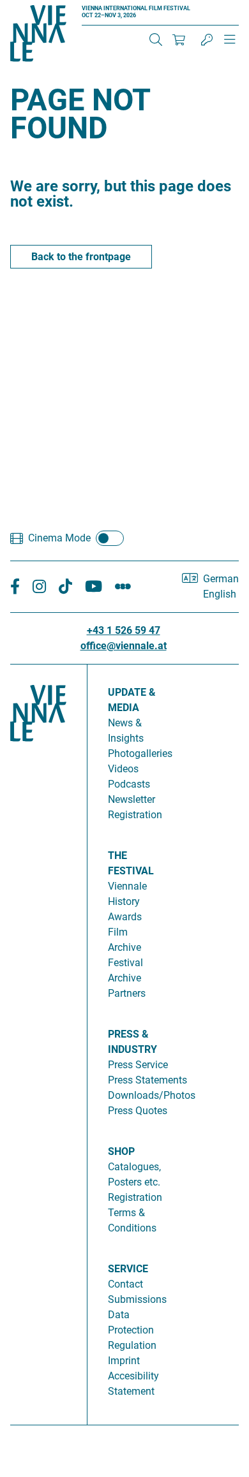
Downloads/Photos (151, 1095)
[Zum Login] (206, 39)
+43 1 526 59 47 (123, 630)
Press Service (138, 1065)
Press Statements (147, 1080)
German (221, 579)
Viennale (127, 886)
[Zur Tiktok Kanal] (65, 587)
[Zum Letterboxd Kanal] (123, 587)
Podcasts (129, 784)
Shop (121, 1151)
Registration (135, 1197)
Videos (123, 769)
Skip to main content (46, 7)
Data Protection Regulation (132, 1330)
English (219, 594)
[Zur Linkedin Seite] (39, 587)
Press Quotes (137, 1111)
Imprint (124, 1361)
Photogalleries (140, 753)
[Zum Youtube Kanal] (93, 587)
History (124, 901)
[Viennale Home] (38, 1040)
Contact (125, 1284)
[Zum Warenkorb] (178, 39)
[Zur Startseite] (38, 35)
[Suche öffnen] (155, 39)
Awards (125, 917)
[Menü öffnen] (229, 45)
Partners (127, 993)
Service (128, 1269)
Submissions (137, 1299)
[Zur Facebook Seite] (15, 587)
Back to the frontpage (81, 257)
